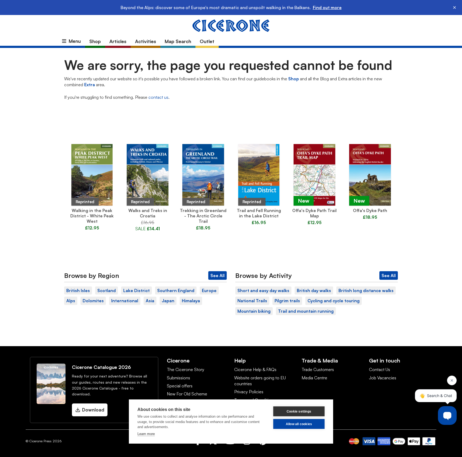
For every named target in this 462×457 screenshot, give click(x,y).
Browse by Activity (263, 275)
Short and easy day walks (263, 290)
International (124, 300)
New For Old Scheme (187, 393)
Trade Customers (318, 369)
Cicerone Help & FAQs (255, 369)
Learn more (146, 434)
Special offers (179, 385)
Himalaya (191, 300)
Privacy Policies (248, 391)
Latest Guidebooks (231, 133)
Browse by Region (91, 275)
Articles (117, 41)
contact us (158, 97)
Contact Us (379, 369)
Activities (145, 41)
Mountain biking (254, 311)
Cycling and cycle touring (333, 300)
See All (217, 275)
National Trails (252, 300)
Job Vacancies (382, 377)
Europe (209, 290)
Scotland (106, 290)
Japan (168, 300)
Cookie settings (299, 411)
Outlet (207, 41)
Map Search (178, 41)
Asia (150, 300)
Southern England (175, 290)
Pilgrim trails (287, 300)
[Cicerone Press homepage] (231, 25)
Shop (95, 41)
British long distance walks (366, 290)
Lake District (136, 290)
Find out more (327, 7)
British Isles (78, 290)
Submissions (178, 377)
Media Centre (314, 377)
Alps (70, 300)
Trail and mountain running (306, 311)
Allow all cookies (299, 424)
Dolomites (93, 300)
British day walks (314, 290)
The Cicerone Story (185, 369)
